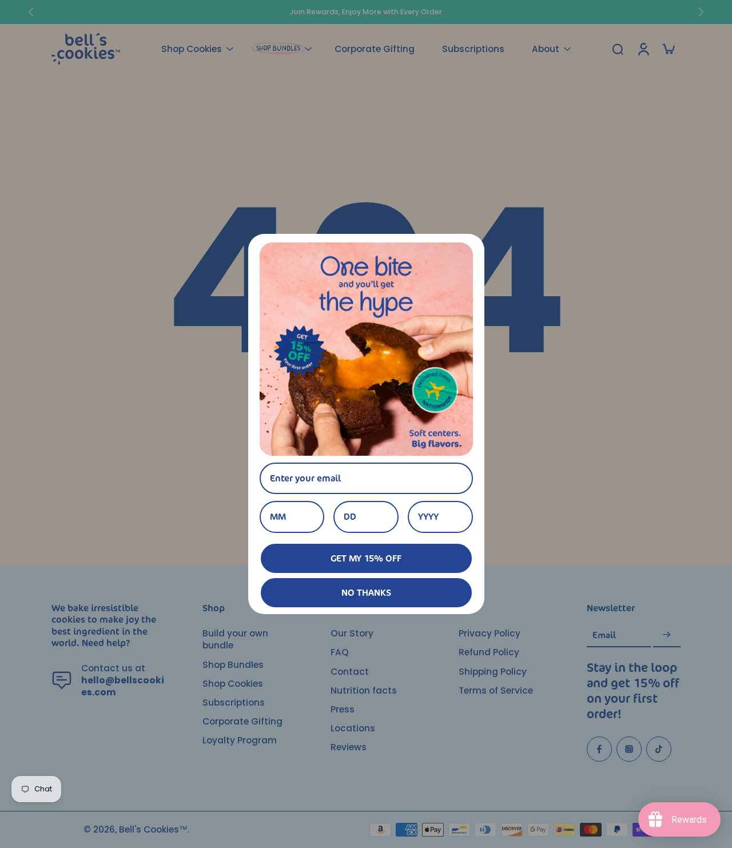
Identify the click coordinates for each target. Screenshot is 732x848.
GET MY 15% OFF (366, 558)
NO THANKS (366, 592)
